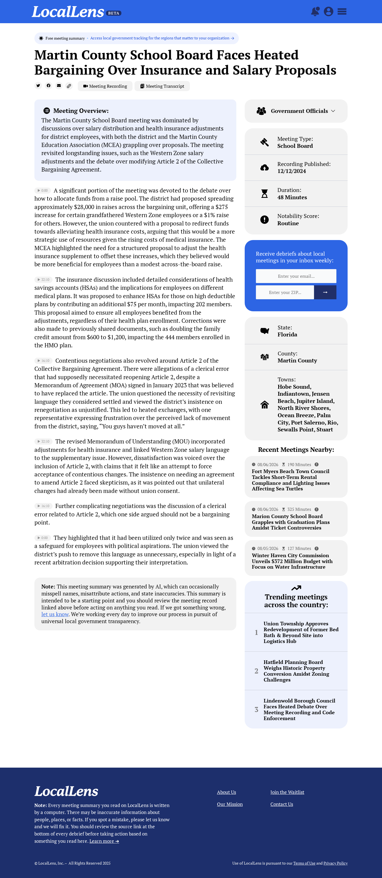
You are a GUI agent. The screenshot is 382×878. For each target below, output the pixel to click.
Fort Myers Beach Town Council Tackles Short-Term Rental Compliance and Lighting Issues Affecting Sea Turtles (291, 480)
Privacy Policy (336, 863)
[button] (38, 85)
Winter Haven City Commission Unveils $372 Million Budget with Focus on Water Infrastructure (292, 561)
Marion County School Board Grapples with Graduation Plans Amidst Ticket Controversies (291, 522)
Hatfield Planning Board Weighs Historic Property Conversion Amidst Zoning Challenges (296, 670)
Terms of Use (304, 863)
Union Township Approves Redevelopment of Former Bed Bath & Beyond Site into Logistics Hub (301, 632)
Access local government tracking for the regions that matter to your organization (159, 38)
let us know (55, 614)
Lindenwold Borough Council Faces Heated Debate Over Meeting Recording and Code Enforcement (299, 709)
